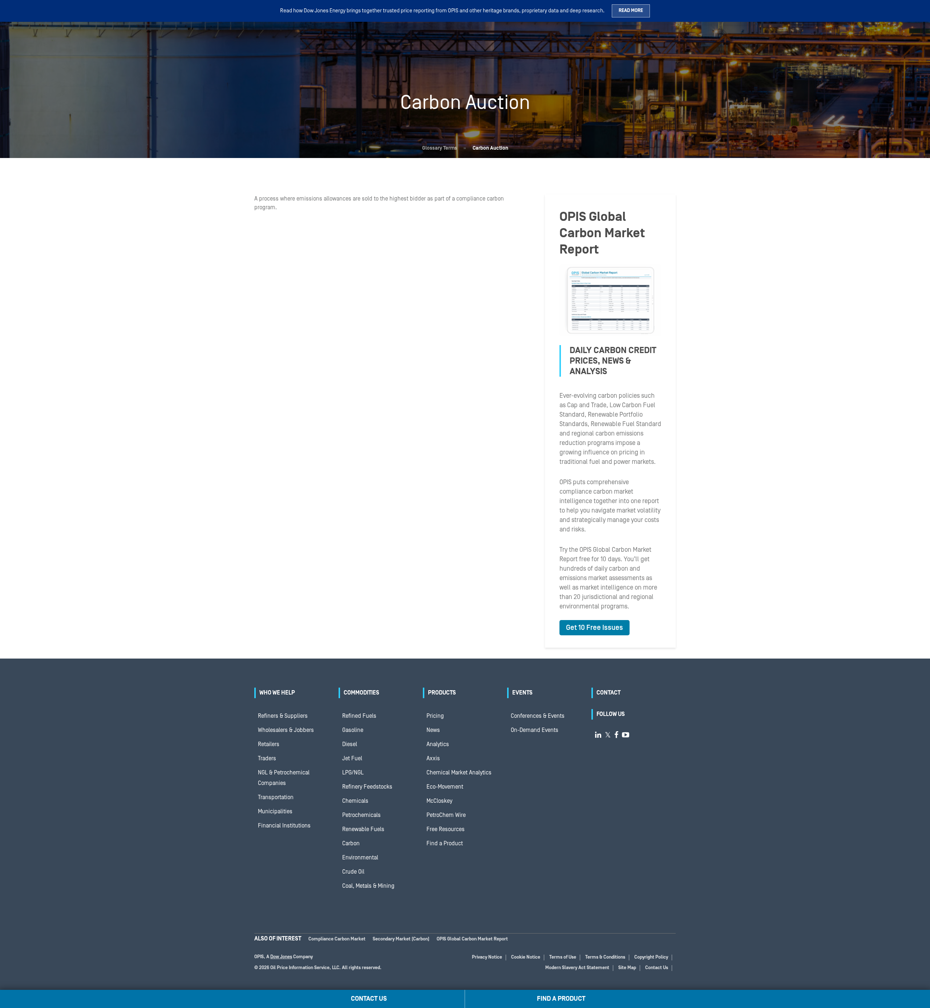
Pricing (435, 716)
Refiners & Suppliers (283, 716)
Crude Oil (353, 872)
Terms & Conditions (605, 957)
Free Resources (445, 829)
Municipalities (275, 811)
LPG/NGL (353, 772)
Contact (608, 692)
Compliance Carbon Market (336, 939)
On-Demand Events (534, 730)
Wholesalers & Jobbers (286, 730)
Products (442, 692)
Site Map (627, 968)
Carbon (351, 843)
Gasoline (352, 730)
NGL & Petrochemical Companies (284, 777)
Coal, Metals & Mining (368, 886)
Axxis (433, 758)
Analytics (437, 744)
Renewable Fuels (363, 829)
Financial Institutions (284, 825)
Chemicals (355, 801)
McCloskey (439, 801)
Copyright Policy (651, 957)
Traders (267, 758)
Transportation (276, 797)
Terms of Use (562, 957)
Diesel (349, 744)
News (433, 730)
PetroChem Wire (446, 815)
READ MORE (631, 10)
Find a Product (444, 843)
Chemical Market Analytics (459, 772)
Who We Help (277, 692)
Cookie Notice (525, 957)
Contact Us (656, 968)
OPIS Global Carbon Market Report (472, 939)
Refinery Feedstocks (367, 787)
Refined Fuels (359, 716)
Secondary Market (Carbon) (401, 939)
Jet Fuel (352, 758)
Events (522, 692)
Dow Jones (281, 957)
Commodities (361, 692)
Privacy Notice (487, 957)
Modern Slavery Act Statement (577, 968)
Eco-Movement (444, 787)
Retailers (268, 744)
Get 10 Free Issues (594, 628)
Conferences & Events (538, 716)
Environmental (360, 857)
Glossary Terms (439, 148)
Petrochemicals (361, 815)
